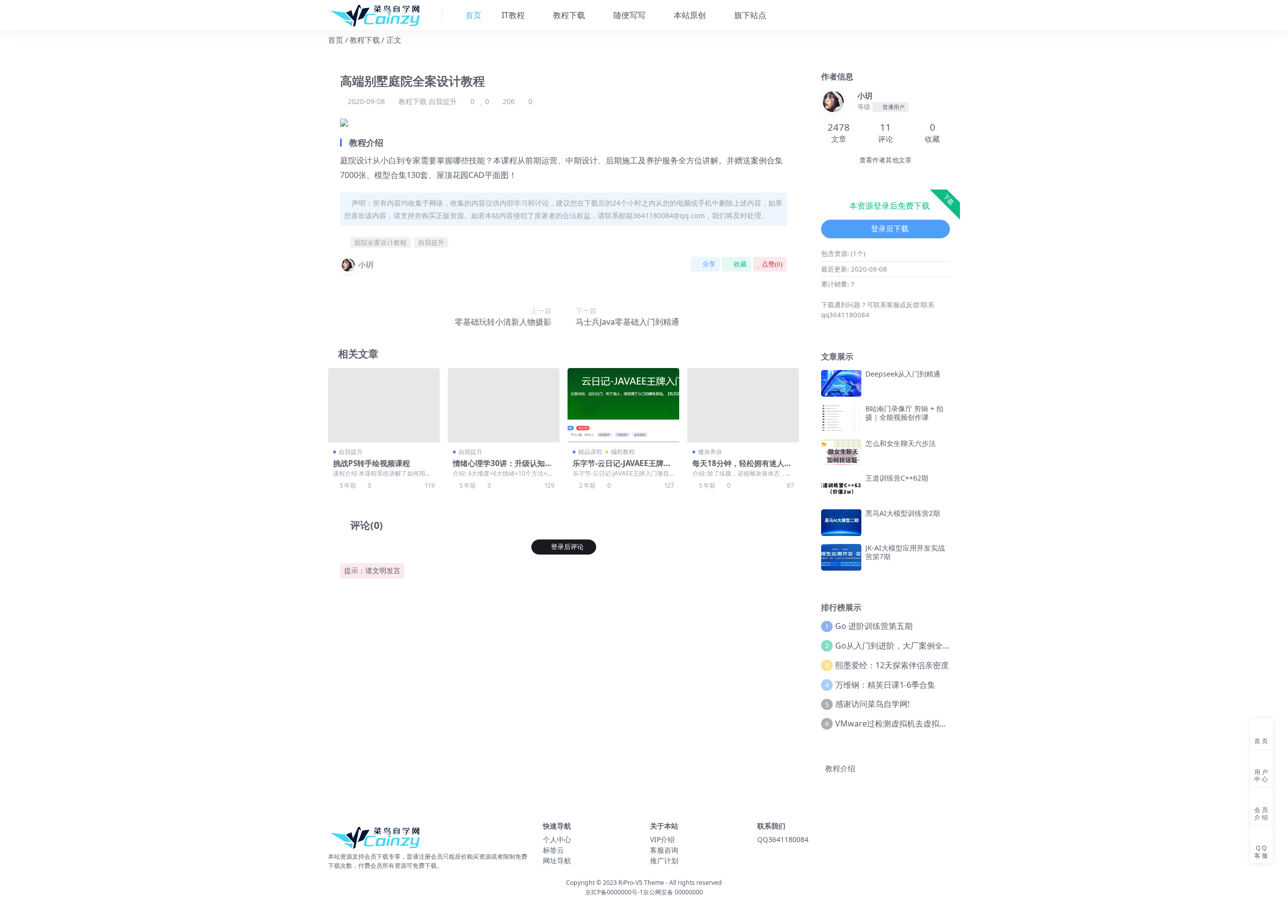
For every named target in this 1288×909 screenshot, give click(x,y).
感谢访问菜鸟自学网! (872, 703)
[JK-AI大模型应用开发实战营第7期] (841, 557)
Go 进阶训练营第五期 (874, 625)
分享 (708, 264)
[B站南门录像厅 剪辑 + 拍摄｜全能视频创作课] (841, 418)
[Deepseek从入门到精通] (841, 383)
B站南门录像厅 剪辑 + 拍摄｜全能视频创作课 (904, 413)
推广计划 (664, 860)
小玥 (365, 264)
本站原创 (689, 15)
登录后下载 (890, 229)
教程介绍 (840, 768)
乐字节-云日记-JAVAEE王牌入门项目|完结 (622, 467)
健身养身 (710, 451)
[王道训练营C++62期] (841, 487)
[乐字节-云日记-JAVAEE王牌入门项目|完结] (623, 405)
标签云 (553, 850)
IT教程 (512, 15)
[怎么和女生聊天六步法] (841, 452)
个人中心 (557, 839)
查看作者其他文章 (885, 160)
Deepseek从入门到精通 (902, 374)
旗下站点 (749, 15)
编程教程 (623, 451)
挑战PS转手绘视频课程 (371, 463)
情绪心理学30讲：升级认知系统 (502, 467)
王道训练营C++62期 (896, 478)
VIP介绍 (662, 839)
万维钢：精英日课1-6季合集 (885, 684)
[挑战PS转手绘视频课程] (384, 405)
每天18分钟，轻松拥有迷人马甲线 (742, 467)
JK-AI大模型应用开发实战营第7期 (905, 552)
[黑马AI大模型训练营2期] (841, 522)
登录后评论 (567, 547)
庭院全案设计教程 (380, 242)
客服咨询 (664, 850)
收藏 (740, 264)
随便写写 (628, 15)
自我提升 (443, 101)
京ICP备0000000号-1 (614, 892)
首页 (335, 40)
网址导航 (557, 860)
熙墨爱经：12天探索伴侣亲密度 (892, 665)
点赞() (772, 264)
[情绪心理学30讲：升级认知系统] (503, 405)
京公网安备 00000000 (673, 892)
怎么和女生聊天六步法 (900, 443)
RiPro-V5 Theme (641, 882)
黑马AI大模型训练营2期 (902, 513)
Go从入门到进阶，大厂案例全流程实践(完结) (915, 645)
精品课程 (590, 451)
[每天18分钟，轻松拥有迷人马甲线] (743, 405)
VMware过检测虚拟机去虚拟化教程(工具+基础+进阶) (930, 723)
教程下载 (568, 15)
